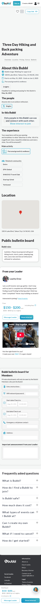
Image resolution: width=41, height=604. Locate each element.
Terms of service (27, 582)
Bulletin (33, 60)
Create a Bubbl (27, 3)
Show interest (26, 317)
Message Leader (10, 317)
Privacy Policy (26, 584)
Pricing (21, 60)
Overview (8, 60)
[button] (20, 212)
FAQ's (24, 567)
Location (15, 60)
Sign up (16, 3)
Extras (27, 60)
